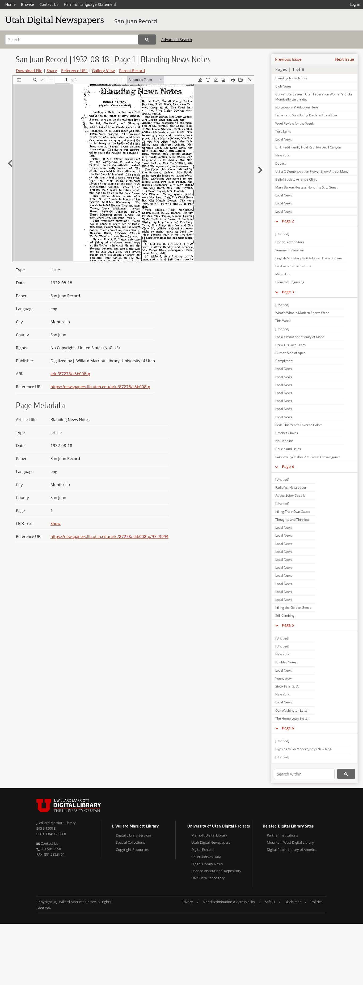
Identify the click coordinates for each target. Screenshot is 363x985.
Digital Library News (207, 863)
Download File (29, 70)
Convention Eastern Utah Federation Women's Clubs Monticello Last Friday (314, 97)
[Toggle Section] (277, 221)
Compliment (284, 360)
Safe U (270, 901)
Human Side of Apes (290, 353)
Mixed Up (282, 274)
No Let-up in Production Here (296, 107)
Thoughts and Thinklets (292, 519)
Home (10, 4)
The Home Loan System (292, 718)
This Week (282, 320)
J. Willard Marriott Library (56, 822)
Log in (355, 4)
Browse (27, 4)
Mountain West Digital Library (290, 842)
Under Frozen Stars (289, 242)
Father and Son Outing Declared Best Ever (306, 115)
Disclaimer (293, 901)
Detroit (280, 163)
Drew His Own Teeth (290, 345)
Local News (283, 139)
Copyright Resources (132, 849)
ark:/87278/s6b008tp (70, 373)
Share (52, 70)
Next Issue (344, 59)
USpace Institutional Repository (216, 870)
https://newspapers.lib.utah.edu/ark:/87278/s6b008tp (100, 386)
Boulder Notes (286, 662)
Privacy (187, 901)
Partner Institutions (282, 835)
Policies (316, 901)
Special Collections (130, 842)
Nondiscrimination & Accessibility (229, 901)
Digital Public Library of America (291, 849)
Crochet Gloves (286, 433)
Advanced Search (176, 39)
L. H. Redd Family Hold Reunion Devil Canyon (308, 147)
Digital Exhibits (202, 849)
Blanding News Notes (291, 78)
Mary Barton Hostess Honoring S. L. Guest (306, 187)
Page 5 (288, 625)
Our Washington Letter (292, 710)
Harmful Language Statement (90, 4)
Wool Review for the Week (294, 123)
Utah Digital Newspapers (210, 842)
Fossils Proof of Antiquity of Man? (299, 337)
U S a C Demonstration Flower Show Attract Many (311, 171)
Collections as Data (206, 856)
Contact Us (48, 4)
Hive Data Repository (208, 877)
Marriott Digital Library (209, 835)
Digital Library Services (133, 835)
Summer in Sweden (289, 250)
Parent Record (132, 70)
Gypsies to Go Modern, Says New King (303, 749)
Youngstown (284, 678)
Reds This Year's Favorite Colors (299, 425)
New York (282, 155)
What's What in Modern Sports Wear (302, 312)
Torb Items (283, 131)
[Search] (147, 39)
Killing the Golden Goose (293, 607)
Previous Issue (288, 59)
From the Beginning (289, 282)
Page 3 (288, 291)
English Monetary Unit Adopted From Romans (309, 258)
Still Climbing (284, 615)
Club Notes (283, 86)
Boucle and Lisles (288, 448)
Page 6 (288, 727)
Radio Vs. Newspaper (290, 487)
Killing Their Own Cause (292, 511)
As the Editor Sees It (290, 495)
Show (55, 523)
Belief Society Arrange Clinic (296, 179)
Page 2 (288, 221)
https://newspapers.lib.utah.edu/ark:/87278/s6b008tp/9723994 (109, 536)
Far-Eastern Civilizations (293, 266)
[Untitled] (282, 234)
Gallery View (103, 70)
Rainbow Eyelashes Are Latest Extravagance (307, 457)
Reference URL (74, 70)
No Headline (284, 441)
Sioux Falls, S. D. (287, 686)
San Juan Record (135, 21)
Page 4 (288, 466)
